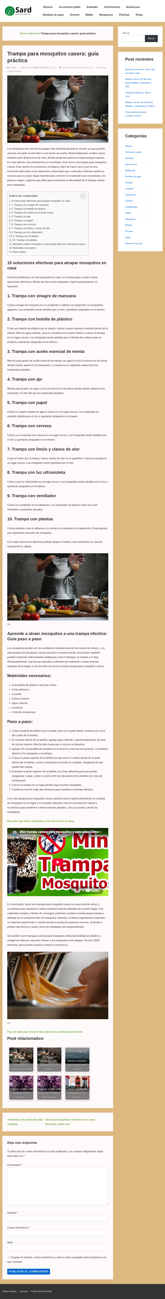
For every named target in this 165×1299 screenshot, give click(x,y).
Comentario (14, 1165)
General (74, 14)
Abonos (48, 7)
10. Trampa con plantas (25, 240)
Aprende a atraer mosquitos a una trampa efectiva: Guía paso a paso (49, 244)
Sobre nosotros (9, 1291)
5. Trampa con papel (22, 220)
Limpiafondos (131, 207)
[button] (81, 196)
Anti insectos (112, 7)
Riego (139, 14)
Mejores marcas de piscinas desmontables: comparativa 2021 (138, 83)
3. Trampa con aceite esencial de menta (32, 212)
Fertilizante (130, 195)
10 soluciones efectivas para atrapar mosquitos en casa (40, 200)
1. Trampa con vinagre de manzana (30, 204)
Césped (128, 182)
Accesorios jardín (69, 7)
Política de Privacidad (41, 1291)
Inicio (23, 33)
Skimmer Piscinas (133, 243)
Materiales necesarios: (25, 247)
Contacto (24, 1291)
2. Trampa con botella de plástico (28, 208)
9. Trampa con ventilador (26, 236)
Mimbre (128, 225)
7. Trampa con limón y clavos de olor (30, 228)
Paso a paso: (20, 251)
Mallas (89, 14)
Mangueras (106, 14)
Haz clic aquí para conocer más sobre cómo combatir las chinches (45, 1031)
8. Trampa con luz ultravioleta (26, 232)
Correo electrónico (17, 1227)
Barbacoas (133, 7)
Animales (92, 7)
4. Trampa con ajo (20, 216)
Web (10, 1242)
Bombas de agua (53, 14)
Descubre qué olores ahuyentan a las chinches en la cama (40, 821)
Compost (129, 188)
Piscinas (124, 14)
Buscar (126, 33)
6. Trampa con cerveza (23, 224)
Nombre (11, 1212)
